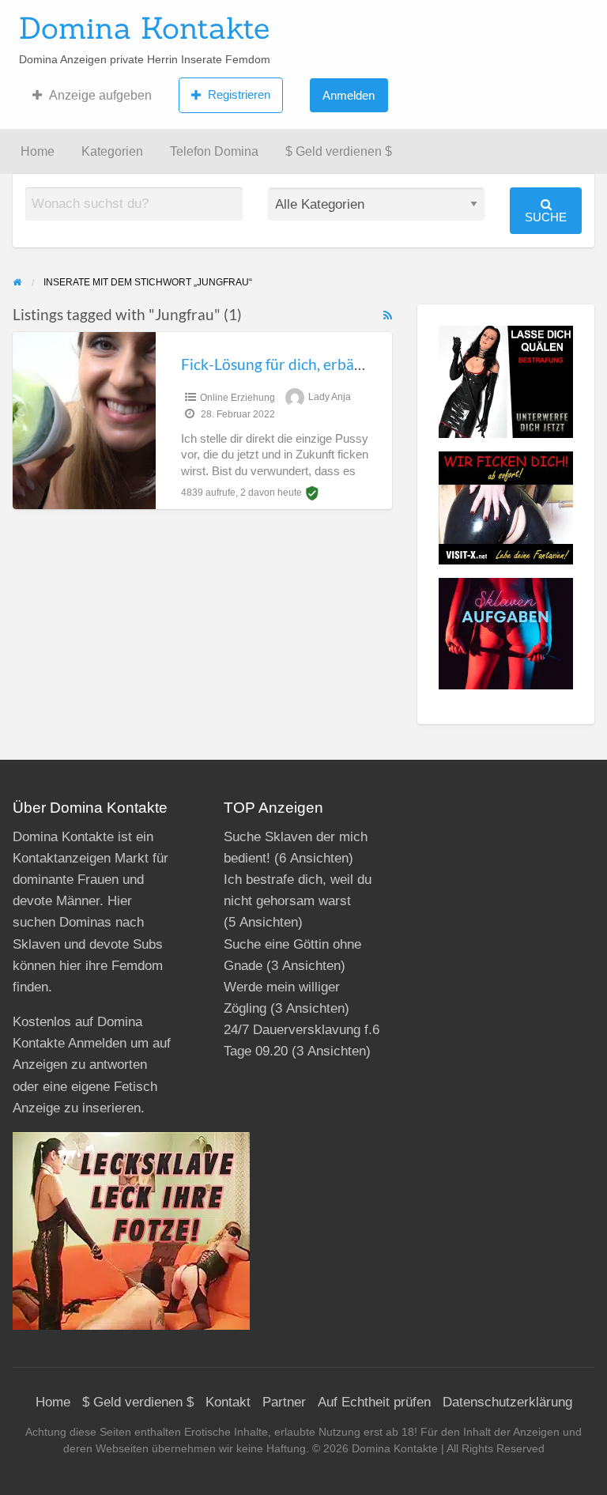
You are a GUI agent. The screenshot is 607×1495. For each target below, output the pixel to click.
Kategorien (112, 151)
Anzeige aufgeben (100, 95)
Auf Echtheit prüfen (374, 1402)
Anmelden (348, 95)
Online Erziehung (237, 397)
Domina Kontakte (144, 28)
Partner (284, 1402)
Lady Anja (329, 397)
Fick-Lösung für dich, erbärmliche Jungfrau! (327, 364)
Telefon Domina (214, 151)
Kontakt (228, 1402)
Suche (546, 217)
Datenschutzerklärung (507, 1402)
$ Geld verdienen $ (338, 151)
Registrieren (239, 94)
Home (38, 151)
